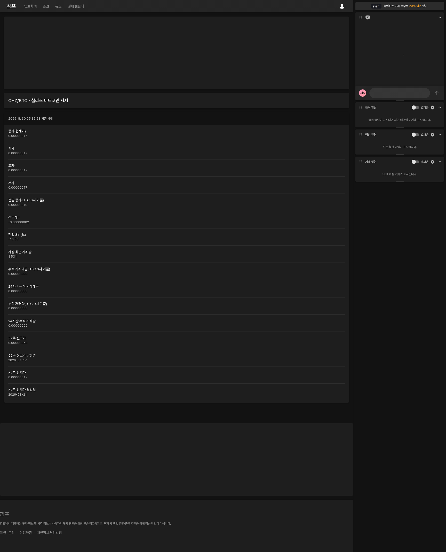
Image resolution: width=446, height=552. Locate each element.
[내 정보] (342, 6)
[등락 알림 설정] (432, 107)
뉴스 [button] (58, 6)
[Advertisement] (176, 53)
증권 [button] (46, 6)
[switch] (413, 107)
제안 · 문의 (7, 533)
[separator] (400, 100)
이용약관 (26, 533)
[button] (399, 6)
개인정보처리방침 (49, 533)
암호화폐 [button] (30, 6)
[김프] (11, 6)
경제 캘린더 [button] (76, 6)
